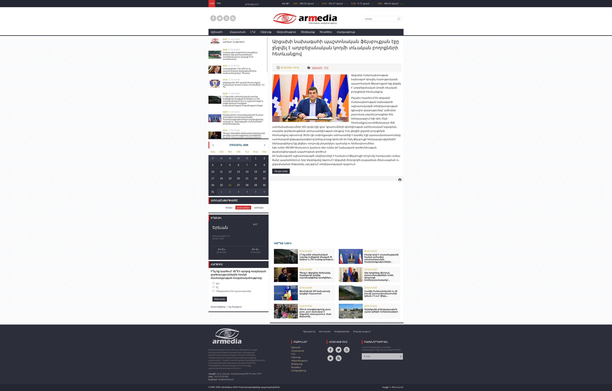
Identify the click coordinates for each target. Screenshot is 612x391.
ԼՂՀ (252, 32)
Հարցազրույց (346, 32)
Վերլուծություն (286, 32)
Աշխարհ (216, 32)
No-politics (326, 32)
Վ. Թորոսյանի (397, 387)
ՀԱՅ (212, 3)
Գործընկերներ (342, 331)
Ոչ (217, 287)
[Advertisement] (337, 206)
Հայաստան (237, 32)
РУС (219, 3)
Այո (217, 283)
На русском (281, 171)
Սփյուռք (265, 32)
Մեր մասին (325, 331)
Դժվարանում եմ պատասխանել (233, 291)
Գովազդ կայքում (361, 331)
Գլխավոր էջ (309, 331)
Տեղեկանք (308, 32)
